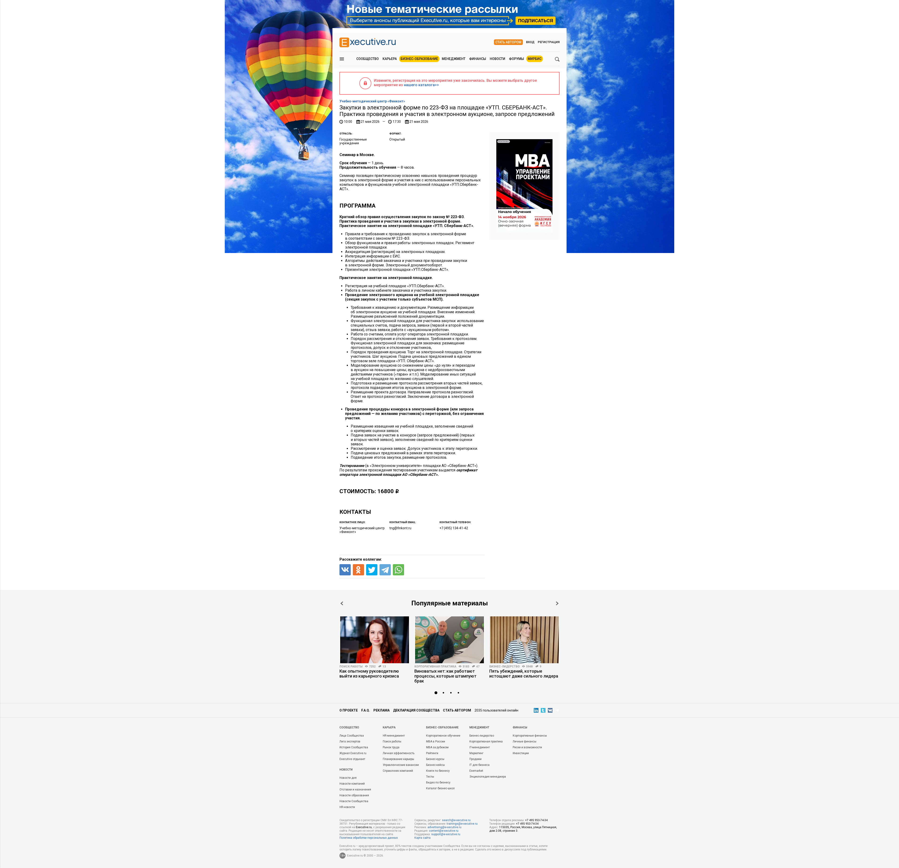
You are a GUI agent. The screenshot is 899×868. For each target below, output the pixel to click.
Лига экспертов (349, 741)
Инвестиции (521, 753)
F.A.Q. (365, 710)
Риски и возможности (527, 747)
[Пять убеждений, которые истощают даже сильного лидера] (524, 639)
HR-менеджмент (394, 735)
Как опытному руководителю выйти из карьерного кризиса (369, 673)
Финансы (477, 59)
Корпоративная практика (435, 666)
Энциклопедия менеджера (487, 776)
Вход (530, 42)
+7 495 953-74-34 (536, 820)
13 (384, 666)
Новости (497, 59)
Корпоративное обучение (443, 735)
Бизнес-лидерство (504, 666)
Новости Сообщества (353, 801)
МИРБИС (535, 59)
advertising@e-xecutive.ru (444, 827)
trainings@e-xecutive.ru (462, 823)
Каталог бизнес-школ (440, 788)
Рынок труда (391, 747)
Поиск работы (351, 666)
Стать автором (508, 42)
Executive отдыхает (352, 759)
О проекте (348, 710)
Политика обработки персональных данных (368, 837)
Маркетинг (476, 753)
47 (477, 666)
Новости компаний (352, 783)
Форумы (516, 59)
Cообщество (349, 727)
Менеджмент (453, 59)
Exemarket (476, 770)
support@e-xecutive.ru (445, 834)
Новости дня (348, 777)
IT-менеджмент (479, 747)
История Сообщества (353, 747)
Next (557, 603)
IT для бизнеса (479, 765)
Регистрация (549, 42)
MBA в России (435, 741)
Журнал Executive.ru (352, 753)
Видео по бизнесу (438, 782)
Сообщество (367, 59)
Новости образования (354, 795)
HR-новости (347, 807)
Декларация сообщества (416, 710)
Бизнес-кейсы (435, 765)
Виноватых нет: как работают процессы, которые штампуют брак (445, 676)
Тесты (430, 776)
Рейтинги (432, 753)
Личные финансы (524, 741)
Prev (341, 603)
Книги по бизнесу (438, 770)
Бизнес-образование (419, 59)
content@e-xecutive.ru (443, 830)
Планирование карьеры (398, 759)
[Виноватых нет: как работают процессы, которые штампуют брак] (449, 639)
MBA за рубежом (437, 747)
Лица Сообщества (351, 735)
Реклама (381, 710)
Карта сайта (422, 837)
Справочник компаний (398, 770)
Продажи (475, 759)
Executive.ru (364, 827)
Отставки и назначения (355, 789)
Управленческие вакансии (401, 765)
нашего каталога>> (421, 85)
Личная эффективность (398, 753)
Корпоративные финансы (530, 735)
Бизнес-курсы (435, 759)
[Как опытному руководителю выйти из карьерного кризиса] (374, 639)
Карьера (390, 59)
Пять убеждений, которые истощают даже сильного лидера (523, 673)
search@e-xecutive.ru (456, 820)
